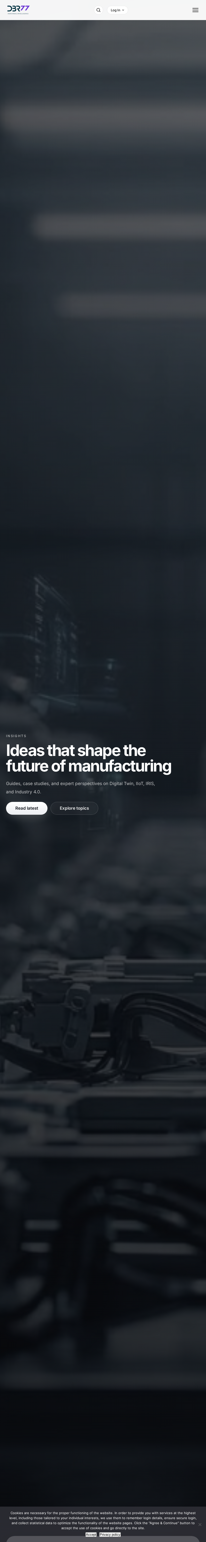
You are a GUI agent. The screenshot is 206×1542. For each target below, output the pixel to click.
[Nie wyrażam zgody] (199, 1524)
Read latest (26, 808)
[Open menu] (195, 10)
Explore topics (74, 808)
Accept (91, 1534)
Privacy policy (110, 1534)
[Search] (98, 10)
